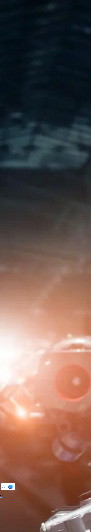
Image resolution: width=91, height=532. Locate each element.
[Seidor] (8, 486)
